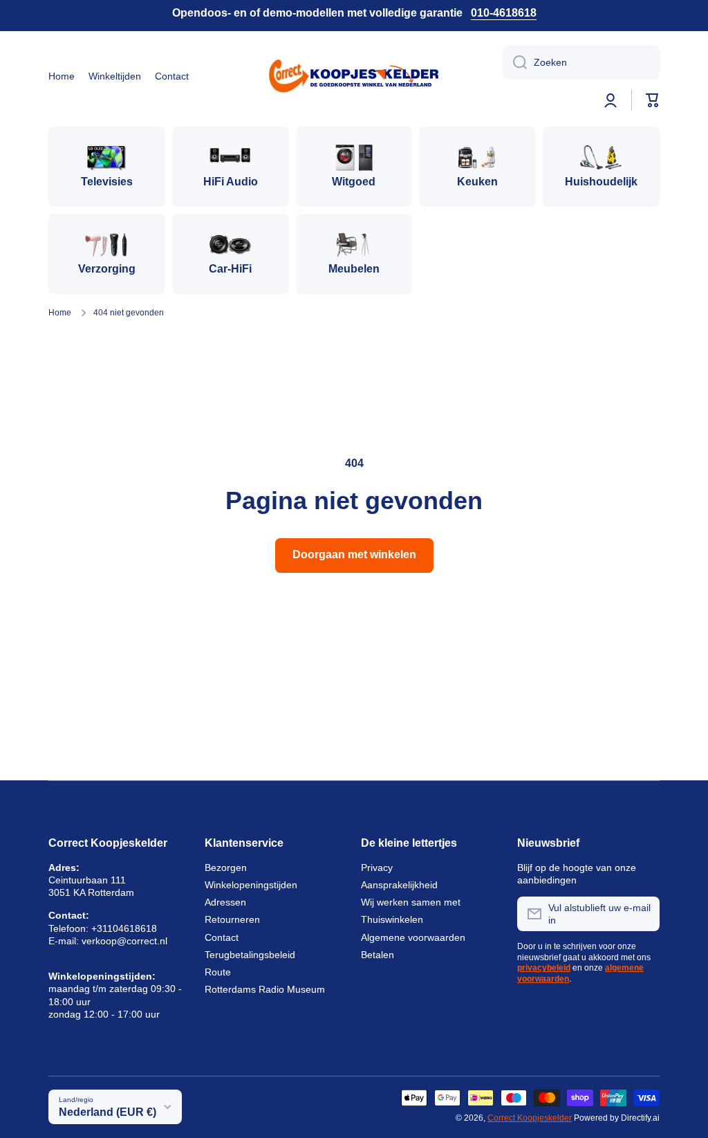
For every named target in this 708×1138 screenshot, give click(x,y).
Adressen (225, 902)
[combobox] (581, 62)
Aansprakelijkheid (399, 884)
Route (218, 972)
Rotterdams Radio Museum (265, 989)
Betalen (377, 954)
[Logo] (354, 76)
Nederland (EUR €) (107, 1112)
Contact (222, 937)
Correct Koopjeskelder (529, 1118)
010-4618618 (504, 13)
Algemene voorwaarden (413, 937)
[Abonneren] (642, 914)
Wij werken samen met (410, 902)
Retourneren (232, 919)
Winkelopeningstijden (251, 884)
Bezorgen (226, 867)
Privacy (377, 867)
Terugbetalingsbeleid (250, 954)
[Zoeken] (515, 62)
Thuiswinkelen (392, 919)
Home (59, 313)
